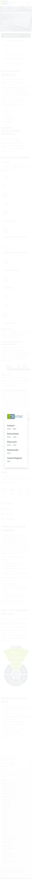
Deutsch (9, 428)
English (14, 428)
